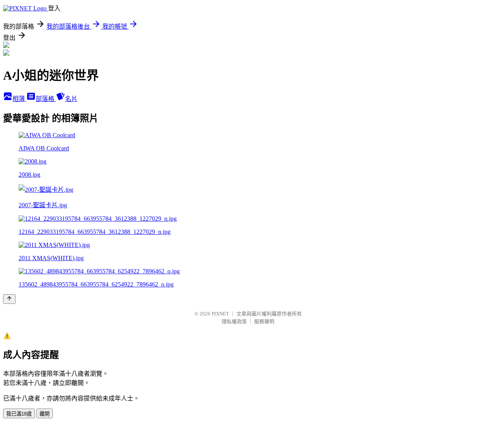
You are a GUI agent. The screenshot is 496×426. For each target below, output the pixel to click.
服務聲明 (264, 321)
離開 (45, 414)
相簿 (19, 98)
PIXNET (220, 314)
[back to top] (9, 299)
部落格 (46, 98)
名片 (71, 98)
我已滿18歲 (19, 414)
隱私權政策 (234, 321)
